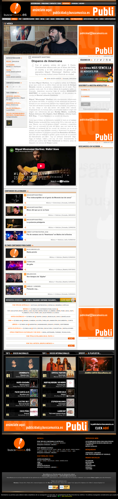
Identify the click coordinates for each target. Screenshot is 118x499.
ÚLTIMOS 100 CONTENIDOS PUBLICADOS (44, 309)
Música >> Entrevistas (53, 203)
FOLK (32, 312)
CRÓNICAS (51, 305)
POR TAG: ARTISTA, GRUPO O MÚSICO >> (40, 343)
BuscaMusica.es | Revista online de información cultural (59, 474)
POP (8, 311)
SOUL (67, 311)
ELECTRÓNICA (47, 312)
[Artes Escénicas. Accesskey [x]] (88, 19)
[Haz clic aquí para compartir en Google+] (16, 87)
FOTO (35, 328)
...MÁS (73, 451)
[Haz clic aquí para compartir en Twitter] (13, 87)
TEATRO (38, 316)
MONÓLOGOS (66, 316)
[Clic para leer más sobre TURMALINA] (14, 270)
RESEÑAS (59, 305)
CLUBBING (52, 311)
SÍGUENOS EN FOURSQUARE (103, 60)
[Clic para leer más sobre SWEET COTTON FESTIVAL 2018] (14, 240)
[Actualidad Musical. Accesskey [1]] (15, 19)
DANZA (44, 316)
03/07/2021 (71, 269)
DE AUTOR (14, 311)
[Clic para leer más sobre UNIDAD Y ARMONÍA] (14, 294)
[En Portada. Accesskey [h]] (7, 19)
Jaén (66, 240)
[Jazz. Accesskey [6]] (47, 19)
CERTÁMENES (64, 324)
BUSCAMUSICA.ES (33, 249)
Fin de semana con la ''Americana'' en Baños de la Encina (49, 234)
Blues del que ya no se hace (38, 210)
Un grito (30, 264)
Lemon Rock (10, 110)
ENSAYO (50, 324)
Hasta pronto (32, 252)
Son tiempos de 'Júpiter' (36, 277)
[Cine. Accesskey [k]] (96, 19)
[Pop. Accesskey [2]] (20, 19)
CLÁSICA (56, 312)
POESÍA (56, 324)
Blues (8, 105)
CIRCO (58, 316)
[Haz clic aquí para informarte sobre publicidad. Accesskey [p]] (102, 430)
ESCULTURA (48, 328)
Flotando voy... (32, 289)
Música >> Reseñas (55, 282)
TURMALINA (31, 262)
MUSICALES (51, 316)
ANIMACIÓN (53, 320)
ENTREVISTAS (42, 305)
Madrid (65, 257)
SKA (41, 312)
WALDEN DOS (31, 274)
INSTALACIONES (68, 328)
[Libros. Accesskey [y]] (101, 19)
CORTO (70, 320)
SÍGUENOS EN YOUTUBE (109, 60)
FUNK (63, 311)
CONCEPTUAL (57, 328)
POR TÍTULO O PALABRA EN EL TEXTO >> (40, 336)
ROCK (21, 311)
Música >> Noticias (13, 67)
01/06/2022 (71, 257)
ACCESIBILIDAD (35, 4)
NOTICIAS (34, 305)
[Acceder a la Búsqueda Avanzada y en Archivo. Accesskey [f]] (96, 82)
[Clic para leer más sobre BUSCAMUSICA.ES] (14, 257)
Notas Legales (95, 477)
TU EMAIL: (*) (85, 90)
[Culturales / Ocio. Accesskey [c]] (76, 19)
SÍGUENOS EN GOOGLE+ (97, 60)
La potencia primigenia (36, 222)
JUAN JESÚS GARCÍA (53, 78)
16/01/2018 (15, 61)
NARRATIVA (33, 324)
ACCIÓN (38, 320)
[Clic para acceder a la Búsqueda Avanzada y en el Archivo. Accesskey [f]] (40, 302)
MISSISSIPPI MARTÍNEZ (34, 195)
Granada (65, 203)
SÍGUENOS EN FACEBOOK (94, 60)
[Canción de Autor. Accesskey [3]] (28, 19)
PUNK (36, 312)
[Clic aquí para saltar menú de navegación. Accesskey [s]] (59, 2)
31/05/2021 (71, 282)
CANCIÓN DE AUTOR (46, 449)
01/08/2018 (71, 240)
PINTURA (40, 328)
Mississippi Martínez (13, 98)
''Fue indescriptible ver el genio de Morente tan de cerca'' (49, 197)
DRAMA (26, 320)
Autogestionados (11, 117)
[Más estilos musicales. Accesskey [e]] (67, 19)
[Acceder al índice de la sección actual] (31, 24)
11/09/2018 (71, 227)
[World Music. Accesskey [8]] (60, 19)
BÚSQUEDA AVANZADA (74, 4)
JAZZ (30, 311)
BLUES (35, 311)
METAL (26, 311)
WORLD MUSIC (43, 311)
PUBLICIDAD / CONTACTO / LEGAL (51, 4)
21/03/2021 (71, 203)
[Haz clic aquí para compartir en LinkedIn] (19, 87)
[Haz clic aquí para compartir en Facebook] (10, 87)
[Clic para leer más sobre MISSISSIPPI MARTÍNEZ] (14, 203)
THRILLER (45, 320)
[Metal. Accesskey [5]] (42, 19)
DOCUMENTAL (62, 320)
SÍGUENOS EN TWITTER (100, 60)
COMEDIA (32, 320)
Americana (14, 105)
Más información (67, 496)
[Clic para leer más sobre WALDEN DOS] (14, 282)
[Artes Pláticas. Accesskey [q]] (110, 19)
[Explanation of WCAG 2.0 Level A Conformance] (65, 488)
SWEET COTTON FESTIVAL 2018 (37, 232)
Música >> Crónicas (55, 269)
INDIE (58, 311)
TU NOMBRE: (85, 96)
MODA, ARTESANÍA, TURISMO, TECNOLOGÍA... (56, 332)
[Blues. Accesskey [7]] (52, 19)
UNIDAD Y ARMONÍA (34, 286)
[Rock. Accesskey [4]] (37, 19)
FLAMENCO (25, 312)
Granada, (66, 78)
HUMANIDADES (42, 324)
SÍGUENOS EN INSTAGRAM (106, 60)
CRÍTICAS (66, 305)
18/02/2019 (71, 215)
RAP (71, 311)
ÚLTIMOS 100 (30, 316)
